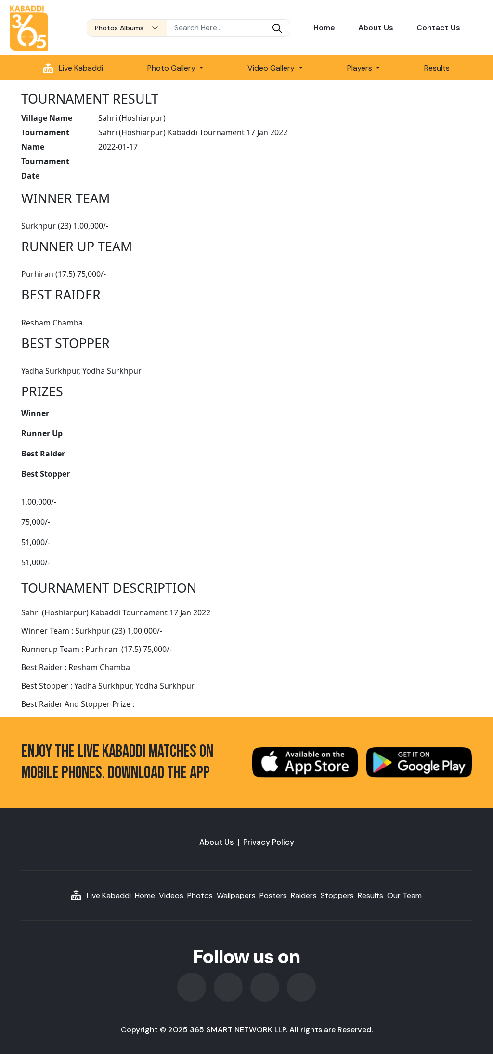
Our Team (404, 895)
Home (324, 28)
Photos (200, 895)
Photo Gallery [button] (172, 68)
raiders (304, 895)
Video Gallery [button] (272, 68)
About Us (375, 28)
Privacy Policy (268, 842)
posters (273, 895)
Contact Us (438, 28)
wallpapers (236, 895)
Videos (171, 895)
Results (437, 68)
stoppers (337, 895)
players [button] (360, 68)
